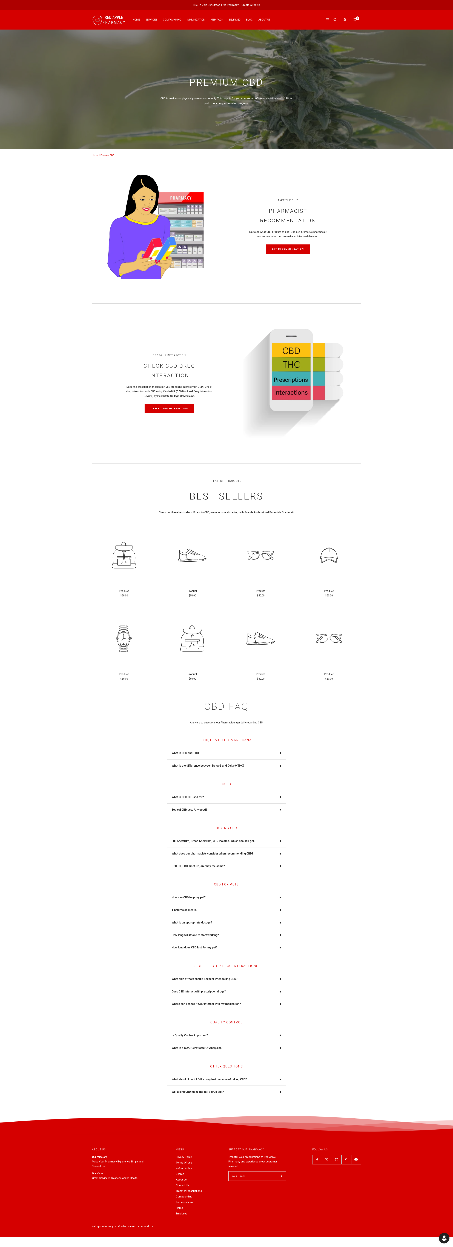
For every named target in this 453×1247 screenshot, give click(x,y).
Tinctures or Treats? (184, 910)
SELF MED (234, 19)
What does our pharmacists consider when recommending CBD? (212, 853)
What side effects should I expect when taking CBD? (204, 979)
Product (124, 591)
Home (95, 155)
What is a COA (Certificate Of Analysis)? (197, 1048)
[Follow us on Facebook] (317, 1159)
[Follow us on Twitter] (327, 1159)
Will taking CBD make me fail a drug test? (198, 1091)
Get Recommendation (288, 249)
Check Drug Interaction (169, 408)
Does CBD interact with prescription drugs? (199, 991)
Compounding (184, 1196)
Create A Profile (251, 5)
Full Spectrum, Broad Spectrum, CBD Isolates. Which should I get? (213, 841)
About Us (181, 1179)
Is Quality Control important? (190, 1035)
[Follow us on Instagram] (337, 1159)
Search (180, 1174)
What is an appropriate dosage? (192, 922)
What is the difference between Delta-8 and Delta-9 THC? (208, 765)
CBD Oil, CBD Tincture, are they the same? (198, 866)
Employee (181, 1213)
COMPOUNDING (172, 19)
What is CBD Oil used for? (188, 797)
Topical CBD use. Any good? (189, 809)
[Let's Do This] (280, 1176)
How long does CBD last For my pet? (194, 947)
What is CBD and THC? (186, 753)
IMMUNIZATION (196, 19)
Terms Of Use (184, 1162)
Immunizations (184, 1202)
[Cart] (355, 19)
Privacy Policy (184, 1157)
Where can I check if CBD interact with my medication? (206, 1004)
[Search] (335, 19)
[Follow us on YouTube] (356, 1159)
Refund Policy (184, 1168)
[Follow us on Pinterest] (346, 1159)
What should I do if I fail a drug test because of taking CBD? (209, 1079)
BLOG (249, 19)
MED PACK (217, 19)
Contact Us (182, 1185)
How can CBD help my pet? (189, 897)
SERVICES (151, 19)
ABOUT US (264, 19)
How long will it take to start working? (195, 935)
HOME (136, 19)
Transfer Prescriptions (189, 1191)
